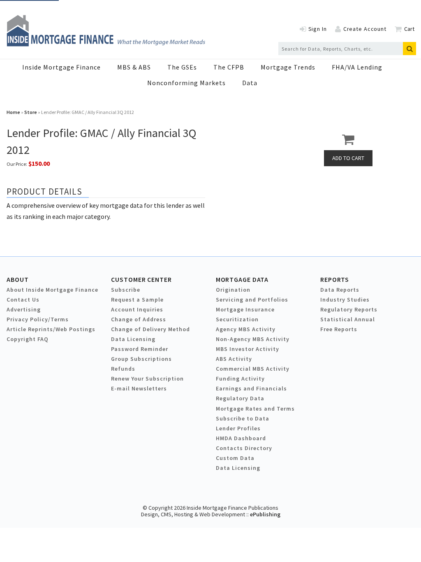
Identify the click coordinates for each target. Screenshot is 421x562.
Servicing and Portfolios (252, 299)
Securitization (237, 319)
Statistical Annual (347, 319)
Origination (233, 289)
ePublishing (265, 514)
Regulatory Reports (348, 309)
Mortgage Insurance (245, 309)
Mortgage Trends (288, 67)
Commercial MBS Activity (252, 368)
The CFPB (228, 67)
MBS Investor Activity (247, 349)
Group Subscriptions (141, 358)
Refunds (123, 368)
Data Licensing (133, 339)
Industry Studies (345, 299)
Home (13, 112)
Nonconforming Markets (186, 83)
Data (249, 83)
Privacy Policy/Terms (38, 319)
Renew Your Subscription (147, 378)
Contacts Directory (244, 448)
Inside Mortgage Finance (61, 67)
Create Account (364, 29)
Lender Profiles (238, 428)
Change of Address (138, 319)
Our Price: (17, 164)
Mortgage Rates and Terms (255, 408)
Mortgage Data (242, 279)
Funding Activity (240, 378)
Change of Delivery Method (150, 329)
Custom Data (235, 458)
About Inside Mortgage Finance (52, 289)
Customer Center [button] (141, 279)
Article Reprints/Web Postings (51, 329)
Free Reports (338, 329)
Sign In (317, 29)
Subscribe (125, 289)
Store (30, 112)
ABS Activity (234, 358)
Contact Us (23, 299)
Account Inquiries (137, 309)
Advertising (24, 309)
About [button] (17, 279)
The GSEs (182, 67)
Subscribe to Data (242, 418)
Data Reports (339, 289)
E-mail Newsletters (139, 388)
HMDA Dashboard (241, 438)
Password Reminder (139, 349)
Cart (409, 29)
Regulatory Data (240, 398)
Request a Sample (137, 299)
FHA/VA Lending (357, 67)
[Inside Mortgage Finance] (106, 44)
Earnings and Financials (251, 388)
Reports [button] (334, 279)
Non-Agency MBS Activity (252, 339)
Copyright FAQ (28, 339)
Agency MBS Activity (245, 329)
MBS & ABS (134, 67)
